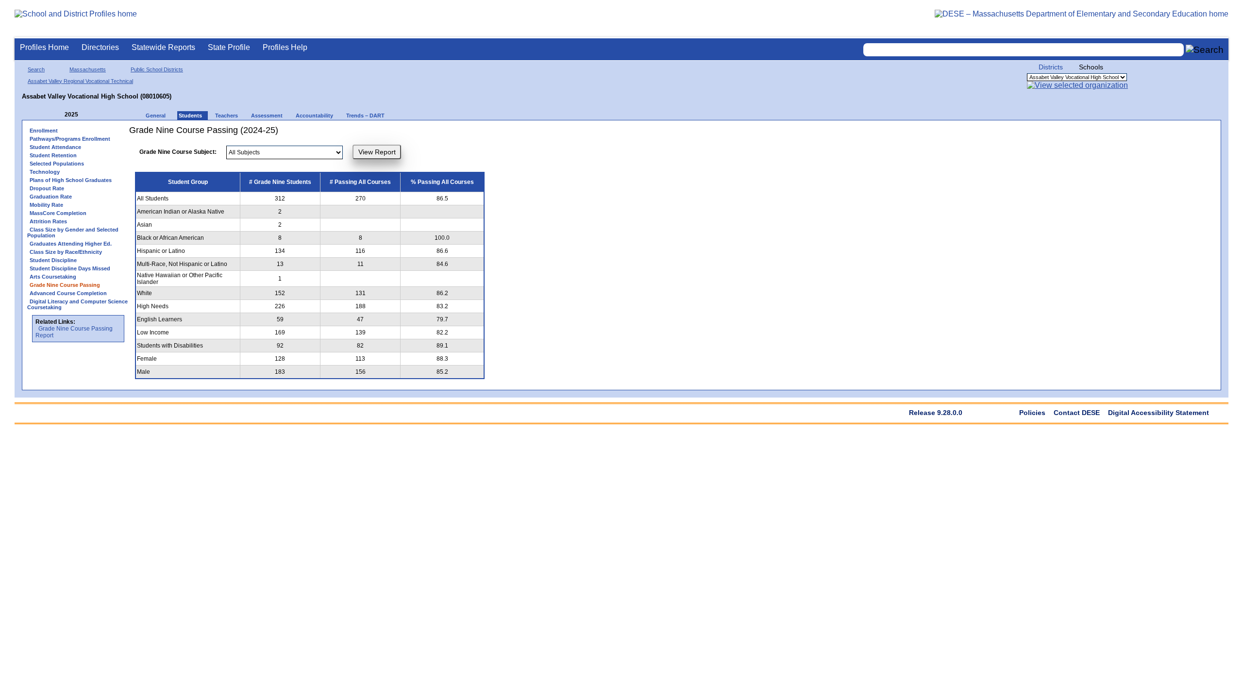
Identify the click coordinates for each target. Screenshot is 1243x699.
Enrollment (44, 130)
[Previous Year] (58, 114)
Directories (100, 47)
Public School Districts (157, 69)
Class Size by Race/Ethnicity (66, 252)
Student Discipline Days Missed (70, 268)
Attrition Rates (48, 221)
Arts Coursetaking (53, 277)
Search (36, 69)
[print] (481, 133)
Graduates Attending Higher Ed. (71, 244)
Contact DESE (1077, 412)
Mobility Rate (46, 205)
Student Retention (53, 155)
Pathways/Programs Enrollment (70, 139)
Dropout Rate (47, 188)
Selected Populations (57, 163)
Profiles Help (285, 47)
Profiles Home (44, 47)
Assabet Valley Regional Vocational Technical (80, 81)
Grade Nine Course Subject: (178, 152)
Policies (1032, 412)
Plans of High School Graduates (71, 180)
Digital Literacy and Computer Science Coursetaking (77, 304)
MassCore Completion (58, 213)
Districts (1051, 67)
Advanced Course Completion (68, 293)
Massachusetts (87, 69)
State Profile (229, 47)
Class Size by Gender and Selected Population (72, 232)
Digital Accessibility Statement (1158, 412)
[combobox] (1023, 49)
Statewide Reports (163, 47)
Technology (45, 172)
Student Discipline (53, 260)
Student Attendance (55, 147)
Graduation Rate (51, 197)
